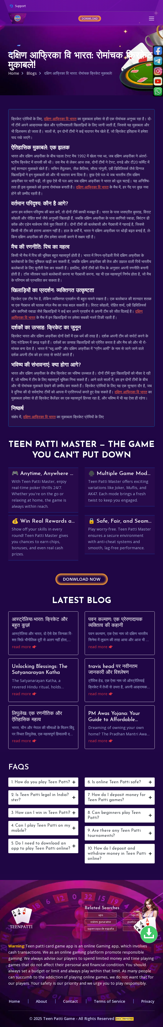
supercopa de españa (100, 928)
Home (13, 73)
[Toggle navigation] (151, 18)
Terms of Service (109, 1001)
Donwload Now (81, 579)
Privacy (148, 1001)
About (41, 1001)
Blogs (32, 73)
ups (100, 915)
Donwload (90, 18)
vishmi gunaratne (100, 922)
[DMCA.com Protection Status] (124, 1018)
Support (20, 6)
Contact (70, 1001)
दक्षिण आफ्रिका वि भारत (60, 118)
